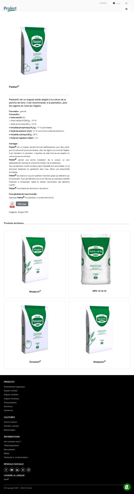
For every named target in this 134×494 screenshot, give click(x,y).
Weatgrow (35, 291)
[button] (126, 3)
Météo (6, 453)
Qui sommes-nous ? (12, 441)
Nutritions (8, 406)
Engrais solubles (11, 394)
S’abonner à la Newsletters (16, 457)
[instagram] (28, 470)
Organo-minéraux (11, 398)
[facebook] (6, 470)
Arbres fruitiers (10, 422)
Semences (8, 410)
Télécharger (22, 203)
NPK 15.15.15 (99, 291)
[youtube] (12, 470)
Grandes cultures (11, 426)
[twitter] (23, 470)
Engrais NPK (23, 212)
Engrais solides (10, 390)
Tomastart (35, 361)
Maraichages (9, 430)
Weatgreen (99, 361)
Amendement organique (14, 387)
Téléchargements (11, 445)
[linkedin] (17, 470)
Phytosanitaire (10, 402)
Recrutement (9, 449)
